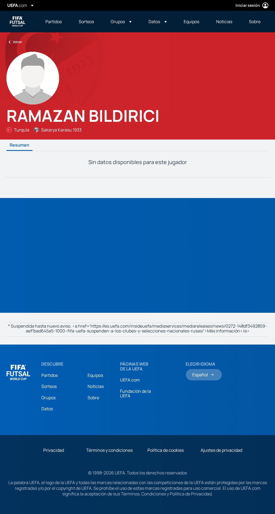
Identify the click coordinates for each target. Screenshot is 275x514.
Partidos (49, 375)
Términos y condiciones (109, 450)
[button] (121, 21)
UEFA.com (130, 380)
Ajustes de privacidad (221, 450)
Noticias (96, 386)
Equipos (95, 375)
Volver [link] (17, 42)
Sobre (93, 398)
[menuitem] (55, 21)
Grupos (48, 398)
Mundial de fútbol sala (17, 21)
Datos (47, 409)
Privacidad (53, 450)
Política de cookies (165, 450)
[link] (53, 21)
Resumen (19, 145)
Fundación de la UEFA (135, 393)
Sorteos (49, 386)
